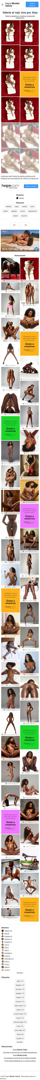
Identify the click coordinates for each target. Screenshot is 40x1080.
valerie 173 (20, 1010)
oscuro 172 (20, 1018)
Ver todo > (20, 973)
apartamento (32, 211)
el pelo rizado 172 (20, 1014)
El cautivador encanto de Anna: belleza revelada (20, 1058)
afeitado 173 (20, 985)
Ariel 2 (6, 950)
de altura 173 (20, 989)
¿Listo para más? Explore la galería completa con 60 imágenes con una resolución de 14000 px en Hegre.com (19, 177)
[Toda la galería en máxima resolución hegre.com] (10, 135)
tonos (32, 206)
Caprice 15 (8, 939)
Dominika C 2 (8, 959)
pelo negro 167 (20, 1030)
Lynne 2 (7, 970)
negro (17, 206)
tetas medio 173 (20, 1006)
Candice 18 (8, 936)
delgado (14, 211)
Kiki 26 (6, 933)
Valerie (21, 198)
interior (5, 211)
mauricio (24, 216)
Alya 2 (6, 947)
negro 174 (20, 981)
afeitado (8, 206)
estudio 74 (20, 1038)
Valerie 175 (8, 931)
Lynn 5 (6, 945)
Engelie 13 (8, 942)
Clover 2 (7, 956)
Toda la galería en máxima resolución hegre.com (20, 17)
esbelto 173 (20, 997)
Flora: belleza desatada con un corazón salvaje (20, 1061)
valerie (15, 216)
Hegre (12, 4)
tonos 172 (20, 1026)
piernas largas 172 (20, 1022)
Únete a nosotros (32, 4)
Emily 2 (6, 961)
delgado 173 (20, 993)
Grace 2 (7, 967)
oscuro (22, 211)
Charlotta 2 (8, 953)
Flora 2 (6, 964)
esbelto (24, 206)
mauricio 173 (20, 1001)
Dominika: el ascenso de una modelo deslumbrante (20, 1052)
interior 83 (20, 1034)
